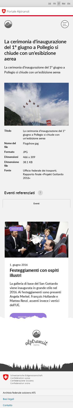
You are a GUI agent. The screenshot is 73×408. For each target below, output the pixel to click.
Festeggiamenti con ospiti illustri (34, 272)
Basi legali (8, 399)
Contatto (7, 405)
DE (49, 3)
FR (54, 3)
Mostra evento (28, 317)
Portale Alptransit (18, 11)
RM (63, 3)
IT (59, 3)
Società (16, 228)
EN (68, 3)
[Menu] (65, 24)
